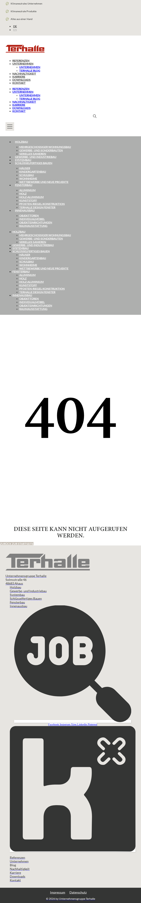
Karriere (18, 76)
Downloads (21, 79)
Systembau (23, 160)
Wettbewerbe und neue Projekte (43, 181)
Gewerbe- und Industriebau (35, 156)
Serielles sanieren (32, 153)
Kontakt (19, 82)
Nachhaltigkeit (24, 73)
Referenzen (20, 60)
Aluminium (27, 190)
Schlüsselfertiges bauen (33, 163)
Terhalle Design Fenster (37, 207)
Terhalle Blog (29, 70)
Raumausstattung (33, 225)
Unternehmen (22, 63)
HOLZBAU (18, 231)
